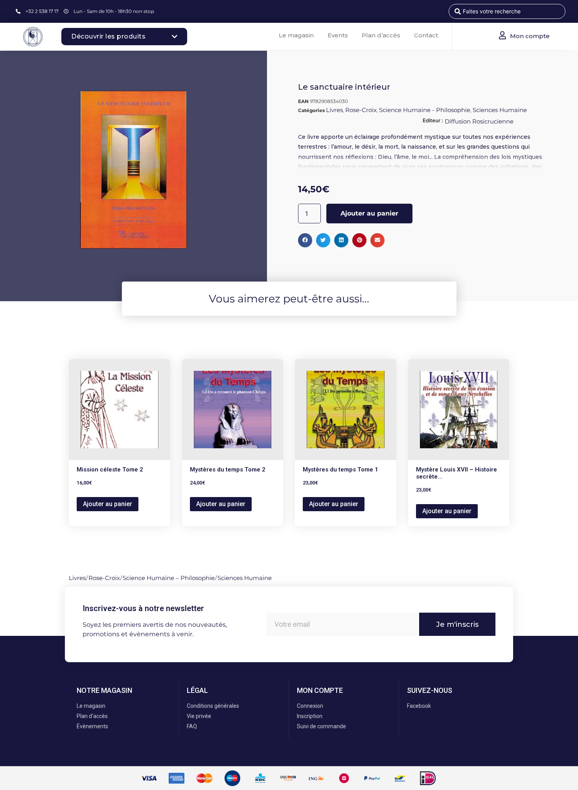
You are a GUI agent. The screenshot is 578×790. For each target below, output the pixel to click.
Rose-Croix (361, 110)
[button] (305, 240)
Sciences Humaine (500, 110)
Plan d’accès (381, 35)
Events (338, 35)
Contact (426, 35)
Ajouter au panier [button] (107, 504)
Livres (334, 110)
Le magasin (296, 35)
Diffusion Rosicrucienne (479, 121)
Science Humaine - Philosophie (424, 110)
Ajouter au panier (369, 213)
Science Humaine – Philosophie (169, 578)
